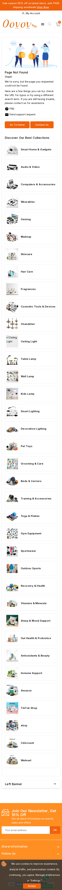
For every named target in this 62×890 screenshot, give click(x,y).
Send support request (20, 114)
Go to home (17, 124)
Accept (32, 886)
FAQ (11, 108)
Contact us (42, 124)
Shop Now (43, 7)
